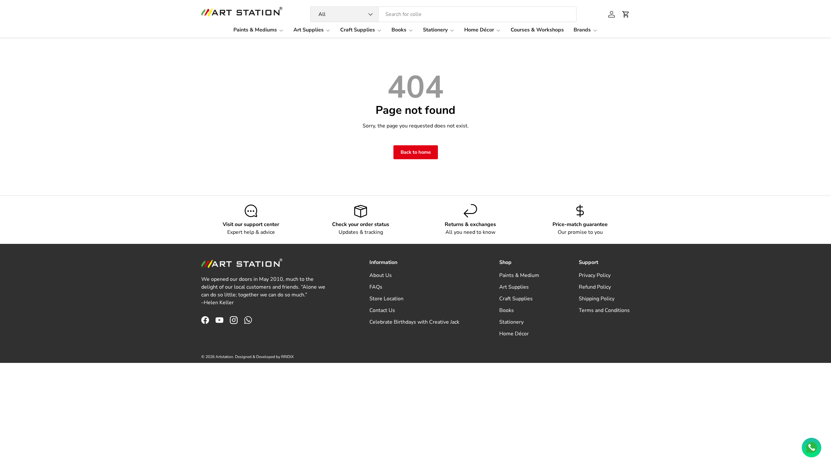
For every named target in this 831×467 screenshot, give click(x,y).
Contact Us (382, 310)
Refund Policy (595, 287)
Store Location (386, 298)
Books (398, 29)
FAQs (375, 287)
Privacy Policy (595, 275)
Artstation (224, 356)
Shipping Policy (596, 298)
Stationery (435, 29)
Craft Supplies (357, 29)
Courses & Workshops (537, 29)
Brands (582, 29)
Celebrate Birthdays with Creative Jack (414, 322)
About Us (380, 275)
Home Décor (479, 29)
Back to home (416, 152)
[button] (626, 14)
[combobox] (444, 14)
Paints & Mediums (255, 29)
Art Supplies (308, 29)
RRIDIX (287, 356)
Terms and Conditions (604, 310)
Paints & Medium (519, 275)
